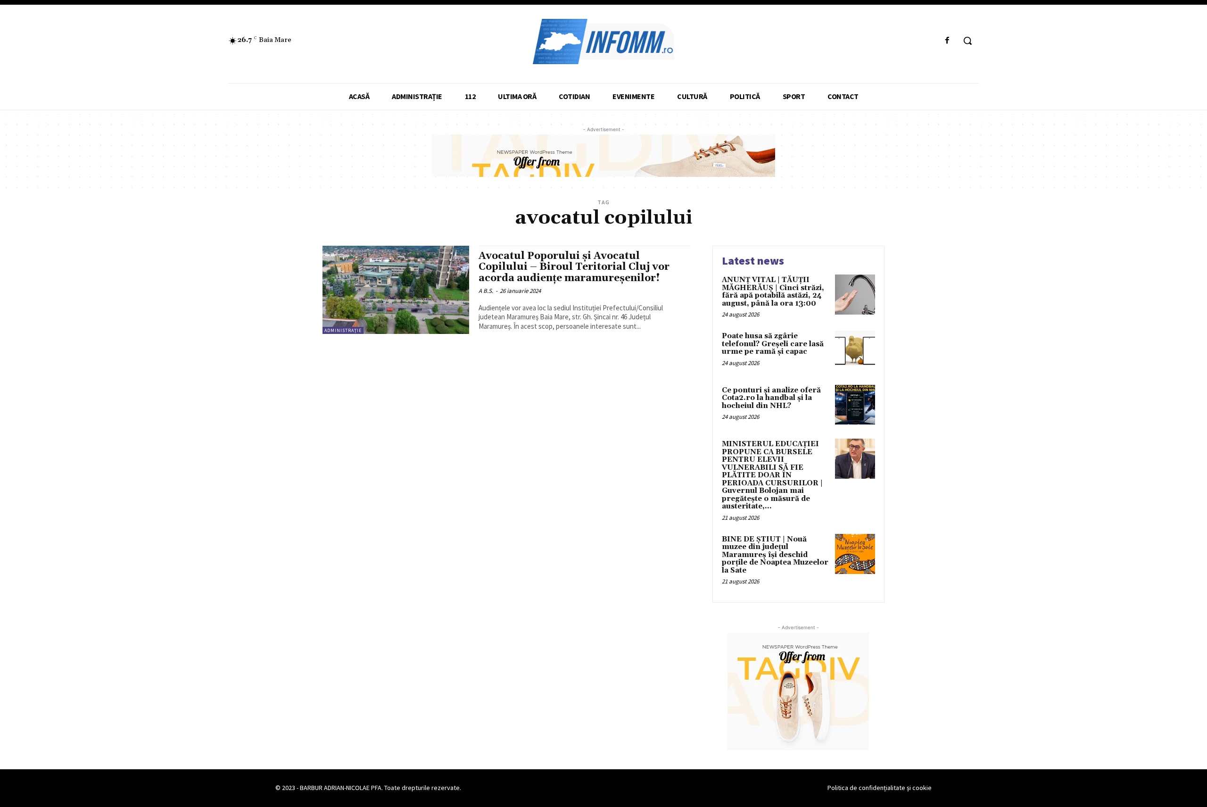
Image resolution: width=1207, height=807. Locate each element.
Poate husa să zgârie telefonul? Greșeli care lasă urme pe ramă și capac (773, 344)
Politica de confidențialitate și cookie (879, 787)
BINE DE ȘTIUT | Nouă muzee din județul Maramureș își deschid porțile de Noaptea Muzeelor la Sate (775, 555)
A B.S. (486, 291)
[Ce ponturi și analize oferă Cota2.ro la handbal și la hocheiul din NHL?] (855, 405)
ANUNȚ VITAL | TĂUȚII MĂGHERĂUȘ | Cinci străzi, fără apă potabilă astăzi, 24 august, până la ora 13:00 (773, 291)
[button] (967, 40)
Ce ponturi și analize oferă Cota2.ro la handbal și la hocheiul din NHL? (771, 398)
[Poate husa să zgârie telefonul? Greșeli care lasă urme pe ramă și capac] (855, 351)
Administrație (343, 330)
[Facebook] (947, 40)
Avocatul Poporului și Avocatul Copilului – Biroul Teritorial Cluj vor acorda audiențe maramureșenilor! (574, 267)
